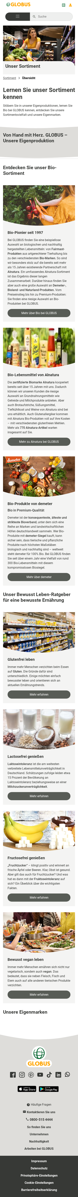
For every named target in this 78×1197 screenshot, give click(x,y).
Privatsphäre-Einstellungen (39, 1175)
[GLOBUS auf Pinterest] (30, 1075)
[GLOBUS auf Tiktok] (48, 1075)
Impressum (39, 1161)
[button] (17, 17)
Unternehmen (39, 1134)
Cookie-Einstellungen (39, 1183)
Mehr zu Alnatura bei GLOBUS (39, 442)
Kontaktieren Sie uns (41, 1112)
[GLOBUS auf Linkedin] (57, 1075)
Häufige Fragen (41, 1104)
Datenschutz (39, 1168)
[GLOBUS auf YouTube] (39, 1075)
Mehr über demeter (39, 577)
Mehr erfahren (39, 694)
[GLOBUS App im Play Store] (49, 1090)
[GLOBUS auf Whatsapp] (67, 1075)
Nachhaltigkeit (39, 1141)
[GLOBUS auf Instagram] (21, 1075)
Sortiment (9, 78)
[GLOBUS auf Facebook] (12, 1075)
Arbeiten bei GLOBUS (39, 1148)
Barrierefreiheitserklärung (39, 1190)
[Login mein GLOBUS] (70, 5)
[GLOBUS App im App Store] (27, 1090)
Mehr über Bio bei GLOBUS (39, 313)
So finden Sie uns (39, 1127)
